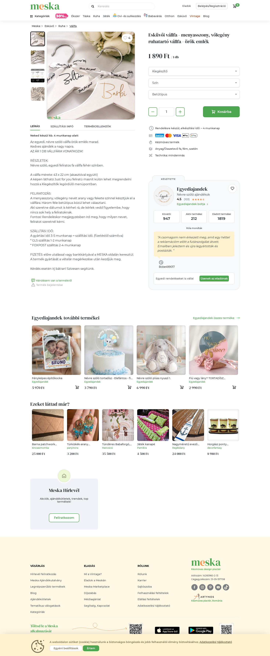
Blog (206, 16)
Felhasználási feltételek (153, 593)
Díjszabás (90, 593)
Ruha (96, 16)
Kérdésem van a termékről (54, 280)
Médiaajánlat (92, 599)
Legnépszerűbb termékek (47, 586)
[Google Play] (167, 630)
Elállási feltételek (149, 599)
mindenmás (176, 155)
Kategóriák (37, 612)
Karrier (142, 580)
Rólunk (142, 574)
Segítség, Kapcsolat (97, 605)
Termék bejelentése (49, 285)
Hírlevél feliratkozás (43, 574)
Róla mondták (194, 228)
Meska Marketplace (97, 586)
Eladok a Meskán (95, 580)
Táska (86, 16)
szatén (193, 148)
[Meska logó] (45, 6)
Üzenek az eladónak (214, 278)
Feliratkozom (64, 517)
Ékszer (75, 16)
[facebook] (194, 587)
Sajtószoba (145, 586)
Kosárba (224, 112)
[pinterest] (210, 587)
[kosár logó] (235, 6)
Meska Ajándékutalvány (46, 580)
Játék (106, 16)
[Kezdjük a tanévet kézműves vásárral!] (61, 16)
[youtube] (218, 587)
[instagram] (202, 587)
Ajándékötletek (40, 599)
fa (180, 148)
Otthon (169, 16)
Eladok (186, 5)
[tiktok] (226, 587)
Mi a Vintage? (93, 574)
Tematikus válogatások (45, 605)
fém (185, 148)
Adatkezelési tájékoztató (154, 605)
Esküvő (182, 16)
